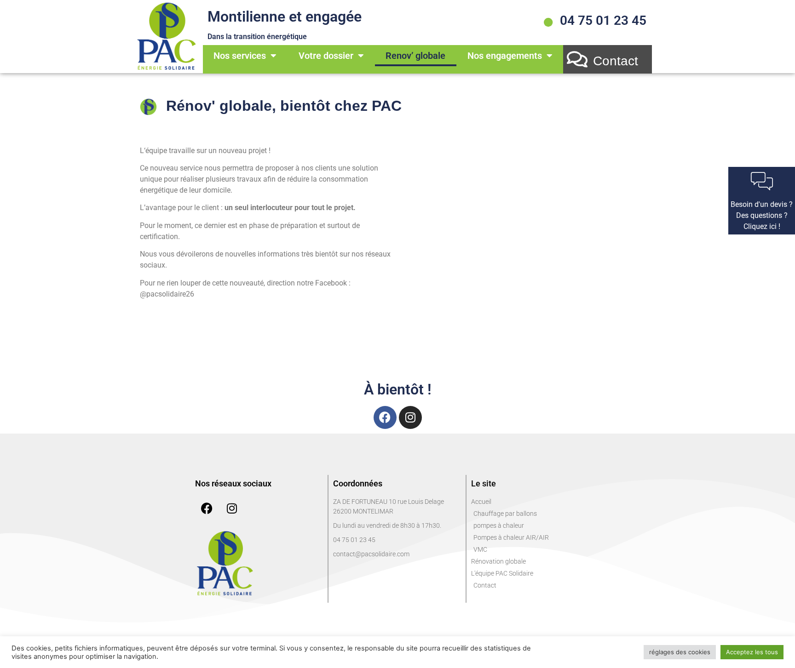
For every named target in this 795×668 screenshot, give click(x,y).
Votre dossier (326, 55)
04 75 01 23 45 (603, 20)
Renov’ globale (415, 55)
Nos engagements (504, 55)
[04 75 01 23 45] (548, 22)
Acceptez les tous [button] (752, 652)
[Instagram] (410, 417)
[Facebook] (385, 417)
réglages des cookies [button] (679, 652)
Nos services (239, 55)
